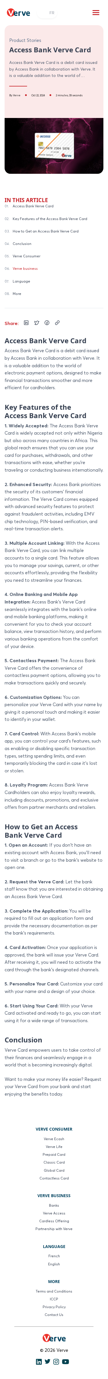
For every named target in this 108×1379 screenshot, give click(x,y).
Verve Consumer (26, 256)
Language (21, 281)
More (17, 293)
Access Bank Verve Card (33, 206)
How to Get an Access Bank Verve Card (46, 231)
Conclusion (22, 243)
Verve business (25, 268)
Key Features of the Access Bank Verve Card (50, 219)
